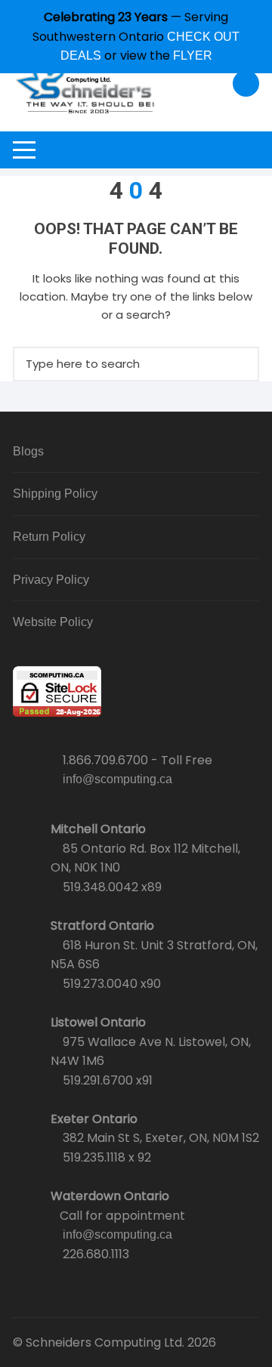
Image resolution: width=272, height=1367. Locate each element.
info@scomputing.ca (117, 779)
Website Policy (53, 622)
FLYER (192, 55)
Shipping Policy (55, 493)
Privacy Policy (51, 579)
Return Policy (49, 536)
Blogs (28, 451)
